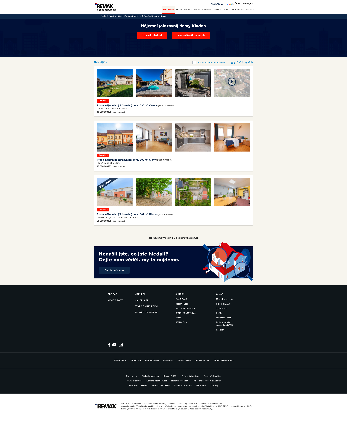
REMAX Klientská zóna (224, 360)
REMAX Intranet (202, 360)
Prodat (179, 10)
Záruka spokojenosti (183, 385)
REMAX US (136, 360)
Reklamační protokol (190, 376)
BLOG (219, 313)
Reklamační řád (170, 376)
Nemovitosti (168, 10)
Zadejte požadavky (114, 270)
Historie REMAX (223, 304)
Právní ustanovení (134, 381)
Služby (187, 10)
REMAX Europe (152, 360)
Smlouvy (214, 385)
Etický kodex (131, 376)
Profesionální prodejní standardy (207, 381)
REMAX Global (120, 360)
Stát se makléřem (220, 10)
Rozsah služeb (182, 304)
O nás (249, 10)
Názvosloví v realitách (138, 385)
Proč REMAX (181, 299)
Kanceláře (206, 10)
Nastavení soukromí (179, 381)
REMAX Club (181, 322)
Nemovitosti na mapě (191, 35)
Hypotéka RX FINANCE (185, 309)
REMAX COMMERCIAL (186, 313)
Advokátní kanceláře (161, 385)
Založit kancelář (237, 10)
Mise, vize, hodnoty (224, 299)
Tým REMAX (221, 309)
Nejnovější (99, 62)
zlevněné (211, 63)
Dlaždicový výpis (245, 62)
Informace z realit (223, 318)
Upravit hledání (152, 35)
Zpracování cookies (212, 376)
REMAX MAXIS (184, 360)
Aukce (178, 318)
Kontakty (220, 330)
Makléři (197, 10)
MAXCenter (168, 360)
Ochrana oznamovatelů (157, 381)
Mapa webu (201, 385)
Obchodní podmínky (150, 376)
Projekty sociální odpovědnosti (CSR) (224, 324)
